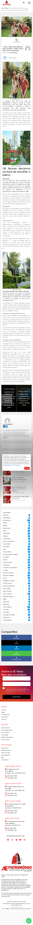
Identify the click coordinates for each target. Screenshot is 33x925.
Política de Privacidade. (13, 465)
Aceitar (27, 468)
